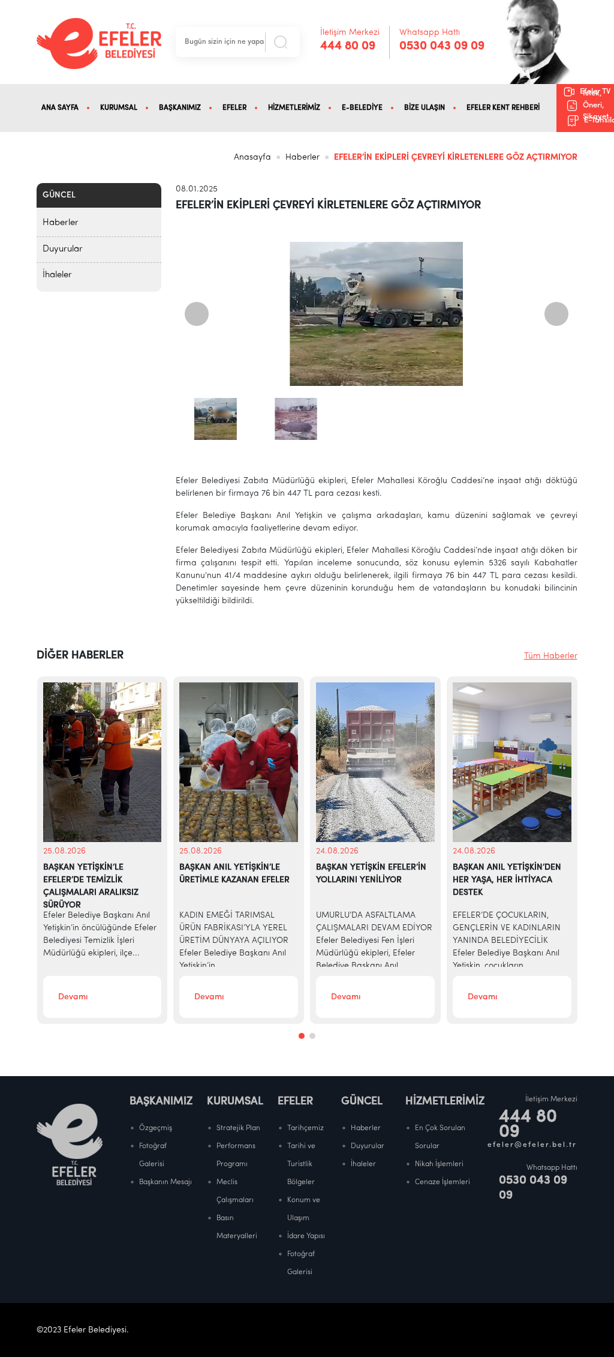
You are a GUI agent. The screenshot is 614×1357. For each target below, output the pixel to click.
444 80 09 (347, 46)
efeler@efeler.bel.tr (532, 1145)
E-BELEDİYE (362, 108)
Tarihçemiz (305, 1128)
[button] (301, 1036)
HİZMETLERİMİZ (294, 108)
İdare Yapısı (306, 1236)
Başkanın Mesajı (165, 1182)
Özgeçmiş (155, 1128)
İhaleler (57, 275)
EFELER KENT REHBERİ (503, 108)
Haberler (302, 157)
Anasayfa (252, 157)
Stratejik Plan (238, 1128)
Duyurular (63, 249)
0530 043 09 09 (441, 46)
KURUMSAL (118, 108)
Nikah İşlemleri (439, 1164)
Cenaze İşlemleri (442, 1182)
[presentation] (197, 314)
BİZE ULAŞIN (424, 108)
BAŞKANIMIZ (180, 108)
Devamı (73, 997)
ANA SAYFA (60, 108)
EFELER (234, 108)
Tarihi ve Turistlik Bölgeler (301, 1164)
